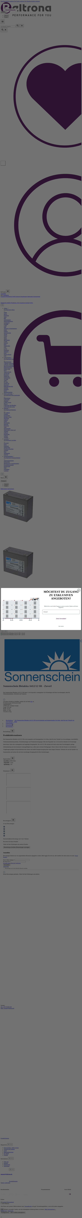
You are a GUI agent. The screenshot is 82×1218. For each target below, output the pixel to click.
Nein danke (61, 626)
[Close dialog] (78, 590)
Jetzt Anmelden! (61, 618)
